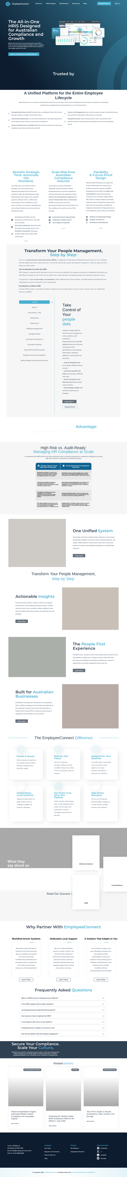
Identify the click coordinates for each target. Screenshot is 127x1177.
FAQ (45, 1158)
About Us (39, 3)
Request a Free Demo (51, 1152)
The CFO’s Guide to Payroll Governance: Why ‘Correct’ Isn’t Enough (101, 1114)
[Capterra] (14, 61)
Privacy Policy (76, 1172)
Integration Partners (77, 1152)
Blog (85, 3)
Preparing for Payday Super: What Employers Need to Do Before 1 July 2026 (61, 1118)
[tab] (34, 302)
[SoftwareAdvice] (27, 61)
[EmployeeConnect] (17, 3)
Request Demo (104, 3)
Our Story (47, 1148)
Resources (76, 3)
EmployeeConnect (50, 1172)
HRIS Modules (51, 3)
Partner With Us (49, 1155)
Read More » (15, 1123)
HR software (75, 1148)
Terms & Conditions (88, 1172)
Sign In (117, 3)
